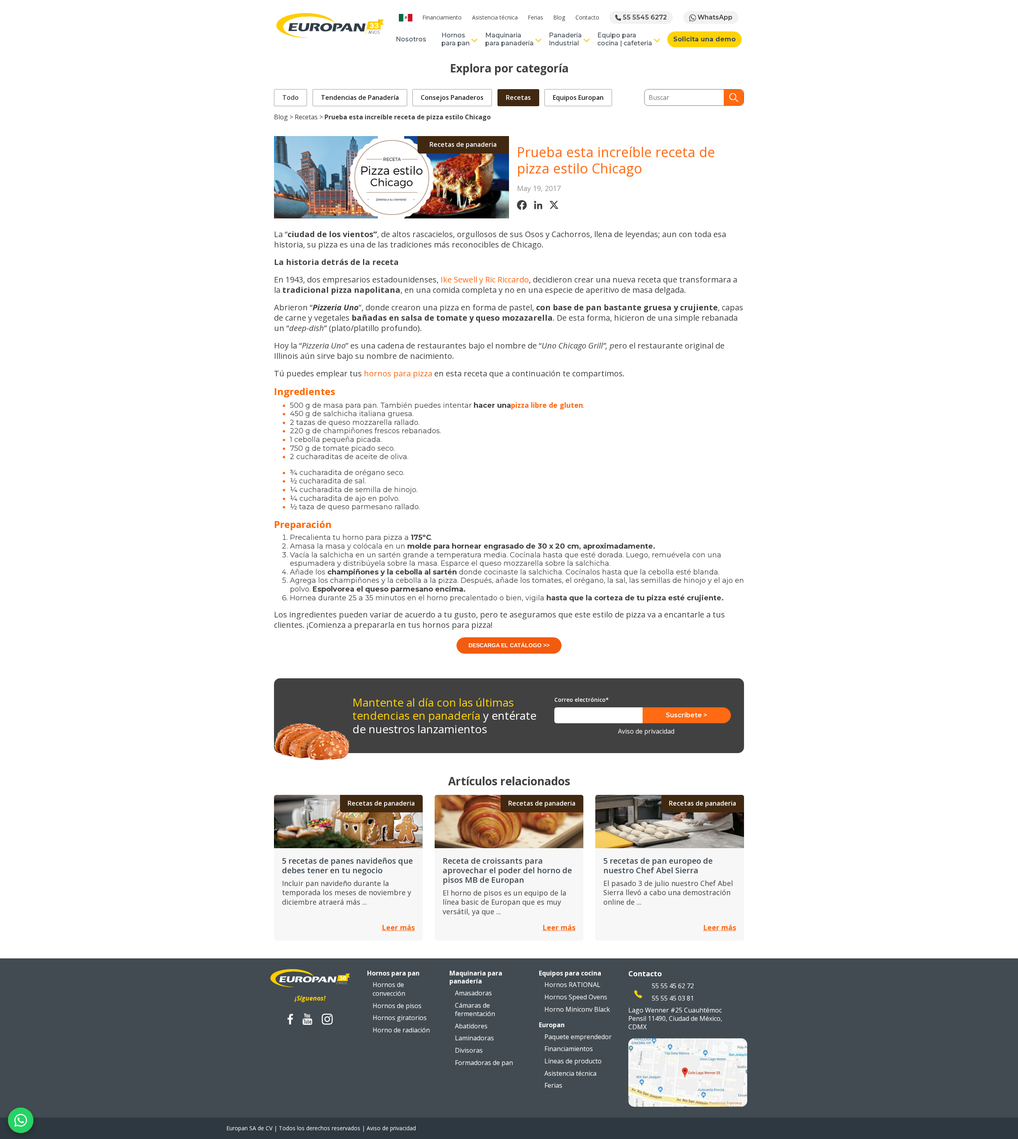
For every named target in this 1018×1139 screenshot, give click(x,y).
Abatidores (471, 1026)
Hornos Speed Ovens (575, 997)
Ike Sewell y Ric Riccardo (485, 279)
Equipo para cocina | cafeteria (624, 39)
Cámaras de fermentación (475, 1009)
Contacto (587, 17)
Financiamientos (568, 1048)
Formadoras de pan (484, 1062)
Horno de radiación (401, 1030)
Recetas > (309, 117)
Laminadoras (474, 1038)
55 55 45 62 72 (673, 985)
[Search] (734, 97)
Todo (290, 97)
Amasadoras (473, 993)
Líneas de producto (573, 1061)
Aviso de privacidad (646, 731)
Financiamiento (442, 17)
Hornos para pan (455, 39)
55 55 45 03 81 (673, 998)
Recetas (518, 97)
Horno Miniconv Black (577, 1009)
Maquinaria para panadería (509, 39)
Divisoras (469, 1050)
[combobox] (684, 97)
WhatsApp (714, 17)
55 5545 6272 (644, 17)
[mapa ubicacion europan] (687, 1071)
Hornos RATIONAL (572, 984)
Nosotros (411, 39)
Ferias (535, 17)
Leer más (398, 927)
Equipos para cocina (570, 973)
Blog (559, 17)
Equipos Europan (578, 97)
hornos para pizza (398, 373)
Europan (552, 1024)
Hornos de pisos (397, 1005)
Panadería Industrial (565, 39)
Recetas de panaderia (463, 144)
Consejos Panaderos (452, 97)
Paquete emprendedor (578, 1036)
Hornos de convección (389, 989)
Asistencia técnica (495, 17)
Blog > (284, 117)
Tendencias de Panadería (360, 97)
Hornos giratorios (400, 1017)
